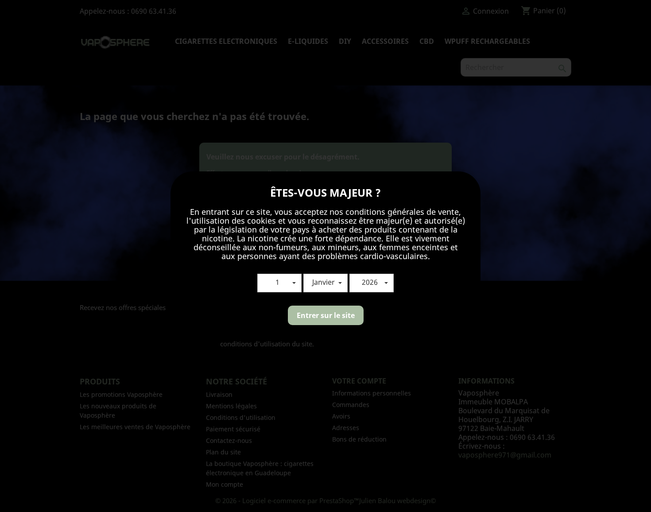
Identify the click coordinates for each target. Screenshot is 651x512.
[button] (279, 283)
